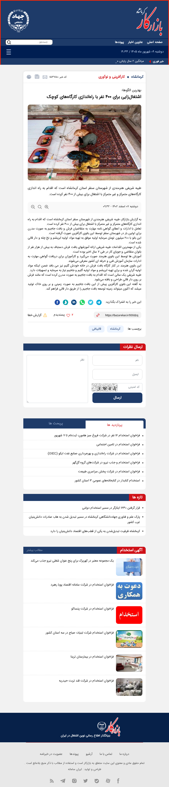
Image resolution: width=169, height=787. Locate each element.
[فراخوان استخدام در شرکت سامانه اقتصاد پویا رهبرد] (129, 591)
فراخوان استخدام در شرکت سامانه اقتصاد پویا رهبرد (82, 584)
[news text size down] (33, 208)
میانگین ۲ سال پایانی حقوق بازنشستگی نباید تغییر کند (112, 61)
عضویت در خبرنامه (51, 754)
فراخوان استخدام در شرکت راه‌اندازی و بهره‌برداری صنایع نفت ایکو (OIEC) (94, 453)
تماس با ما (106, 754)
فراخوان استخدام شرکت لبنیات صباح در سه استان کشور (80, 633)
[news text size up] (47, 208)
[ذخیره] (36, 77)
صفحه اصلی (155, 42)
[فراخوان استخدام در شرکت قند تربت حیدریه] (129, 687)
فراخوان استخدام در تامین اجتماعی (118, 444)
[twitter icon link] (85, 780)
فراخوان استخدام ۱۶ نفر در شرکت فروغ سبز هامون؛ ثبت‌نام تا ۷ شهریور (97, 435)
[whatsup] (82, 301)
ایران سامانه (75, 769)
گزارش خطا (35, 315)
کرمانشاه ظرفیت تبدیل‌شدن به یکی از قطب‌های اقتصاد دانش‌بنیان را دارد (95, 531)
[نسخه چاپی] (28, 77)
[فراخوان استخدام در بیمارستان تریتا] (129, 663)
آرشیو (89, 754)
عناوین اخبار (135, 42)
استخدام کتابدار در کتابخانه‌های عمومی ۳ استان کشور (107, 480)
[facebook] (57, 301)
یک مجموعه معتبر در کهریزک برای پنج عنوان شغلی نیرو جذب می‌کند (72, 560)
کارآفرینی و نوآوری (112, 77)
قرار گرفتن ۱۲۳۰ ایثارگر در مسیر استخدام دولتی (111, 508)
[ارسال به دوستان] (44, 77)
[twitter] (90, 301)
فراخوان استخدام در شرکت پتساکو (92, 608)
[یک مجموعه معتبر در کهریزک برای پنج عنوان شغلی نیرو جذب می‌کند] (129, 567)
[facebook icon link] (118, 780)
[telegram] (98, 301)
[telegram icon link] (62, 780)
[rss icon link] (52, 780)
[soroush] (65, 301)
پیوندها (119, 42)
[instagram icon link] (74, 780)
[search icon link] (9, 42)
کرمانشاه (137, 77)
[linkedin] (73, 301)
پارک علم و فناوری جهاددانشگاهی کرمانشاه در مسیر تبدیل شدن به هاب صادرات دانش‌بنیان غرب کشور (84, 519)
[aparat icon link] (108, 780)
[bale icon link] (96, 780)
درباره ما (124, 754)
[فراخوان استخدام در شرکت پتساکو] (129, 615)
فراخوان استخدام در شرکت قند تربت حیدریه (86, 681)
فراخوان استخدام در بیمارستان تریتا (92, 657)
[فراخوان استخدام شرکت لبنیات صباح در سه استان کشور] (129, 639)
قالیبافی (96, 329)
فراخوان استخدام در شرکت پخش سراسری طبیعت (109, 471)
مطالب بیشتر (34, 550)
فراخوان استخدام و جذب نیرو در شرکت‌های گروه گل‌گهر (106, 462)
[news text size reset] (40, 208)
